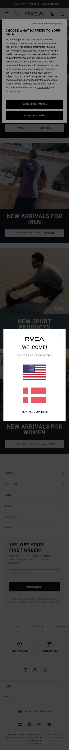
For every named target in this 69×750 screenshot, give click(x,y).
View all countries (34, 412)
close (60, 334)
